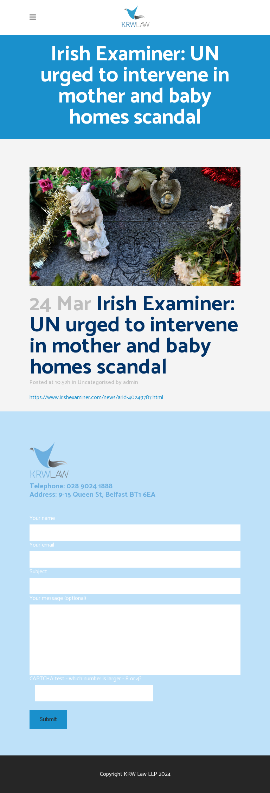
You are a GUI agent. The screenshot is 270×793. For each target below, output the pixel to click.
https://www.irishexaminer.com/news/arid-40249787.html (96, 397)
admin (130, 382)
